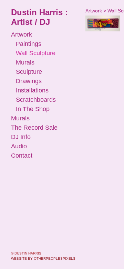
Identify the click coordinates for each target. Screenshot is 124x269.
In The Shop (33, 109)
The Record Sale (34, 127)
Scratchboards (36, 99)
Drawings (29, 81)
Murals (25, 62)
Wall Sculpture (35, 53)
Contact (21, 155)
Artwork (21, 34)
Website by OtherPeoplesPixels (43, 258)
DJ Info (21, 136)
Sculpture (29, 71)
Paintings (28, 43)
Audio (19, 146)
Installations (32, 90)
